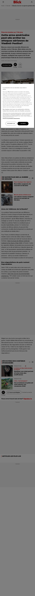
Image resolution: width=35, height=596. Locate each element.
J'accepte (23, 123)
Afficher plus (11, 123)
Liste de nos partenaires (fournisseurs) (11, 118)
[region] (17, 106)
